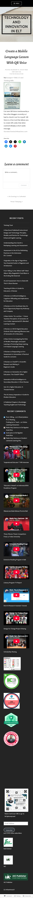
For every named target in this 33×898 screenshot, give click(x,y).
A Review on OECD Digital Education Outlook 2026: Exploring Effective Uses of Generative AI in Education (16, 331)
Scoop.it (9, 78)
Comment (24, 185)
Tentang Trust (8, 225)
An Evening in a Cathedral (17, 196)
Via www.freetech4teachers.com (15, 132)
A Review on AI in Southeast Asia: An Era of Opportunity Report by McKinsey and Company (16, 308)
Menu (17, 3)
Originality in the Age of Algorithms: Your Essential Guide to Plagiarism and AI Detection (16, 263)
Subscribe (9, 830)
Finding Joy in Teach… (13, 422)
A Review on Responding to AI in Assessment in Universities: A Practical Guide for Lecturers (16, 354)
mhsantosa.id (10, 889)
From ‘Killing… (10, 417)
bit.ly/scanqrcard (10, 816)
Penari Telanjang (16, 201)
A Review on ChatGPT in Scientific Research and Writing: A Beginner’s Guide (15, 364)
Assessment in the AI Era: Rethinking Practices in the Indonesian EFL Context (15, 253)
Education (19, 74)
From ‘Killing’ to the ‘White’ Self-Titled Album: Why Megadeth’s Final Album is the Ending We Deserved (16, 273)
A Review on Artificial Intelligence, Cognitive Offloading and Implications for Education (16, 298)
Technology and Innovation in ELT (16, 24)
